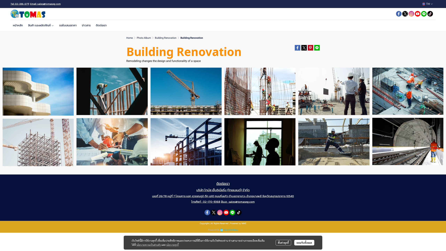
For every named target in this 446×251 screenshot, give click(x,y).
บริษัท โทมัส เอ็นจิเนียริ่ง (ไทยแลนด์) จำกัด (223, 190)
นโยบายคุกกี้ (172, 244)
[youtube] (417, 14)
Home (129, 37)
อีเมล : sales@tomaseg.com (238, 202)
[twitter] (405, 14)
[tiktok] (430, 14)
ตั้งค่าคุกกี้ (283, 242)
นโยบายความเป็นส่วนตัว (148, 244)
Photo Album (144, 37)
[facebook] (399, 14)
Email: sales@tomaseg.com (45, 4)
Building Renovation (165, 37)
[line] (424, 14)
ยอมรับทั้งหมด (304, 242)
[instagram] (411, 14)
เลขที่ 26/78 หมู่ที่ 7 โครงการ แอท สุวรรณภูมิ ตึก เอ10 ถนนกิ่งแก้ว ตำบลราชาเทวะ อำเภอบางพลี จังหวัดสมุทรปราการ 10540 (223, 196)
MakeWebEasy (231, 230)
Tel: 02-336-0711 (19, 4)
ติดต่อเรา (223, 183)
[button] (427, 4)
